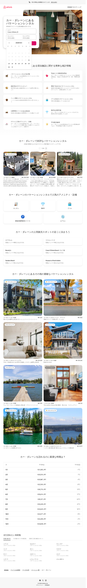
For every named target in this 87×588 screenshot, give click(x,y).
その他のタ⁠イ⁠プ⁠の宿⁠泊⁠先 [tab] (19, 538)
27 (22, 63)
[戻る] (39, 148)
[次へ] (46, 148)
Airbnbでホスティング (74, 7)
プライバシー (39, 585)
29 (29, 63)
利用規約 (47, 585)
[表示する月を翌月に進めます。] (28, 42)
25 (15, 63)
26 (19, 63)
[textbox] (14, 38)
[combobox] (21, 32)
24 (12, 63)
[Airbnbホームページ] (7, 7)
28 (25, 63)
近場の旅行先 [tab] (7, 538)
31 (12, 67)
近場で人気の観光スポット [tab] (36, 538)
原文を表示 (54, 2)
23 (9, 63)
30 (9, 67)
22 (29, 60)
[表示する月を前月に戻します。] (9, 42)
